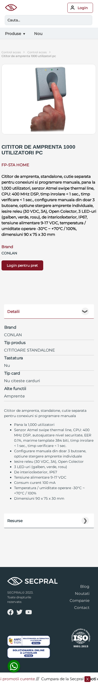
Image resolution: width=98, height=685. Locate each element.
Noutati (82, 593)
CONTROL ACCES (36, 52)
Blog (84, 586)
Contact (81, 607)
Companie (79, 600)
